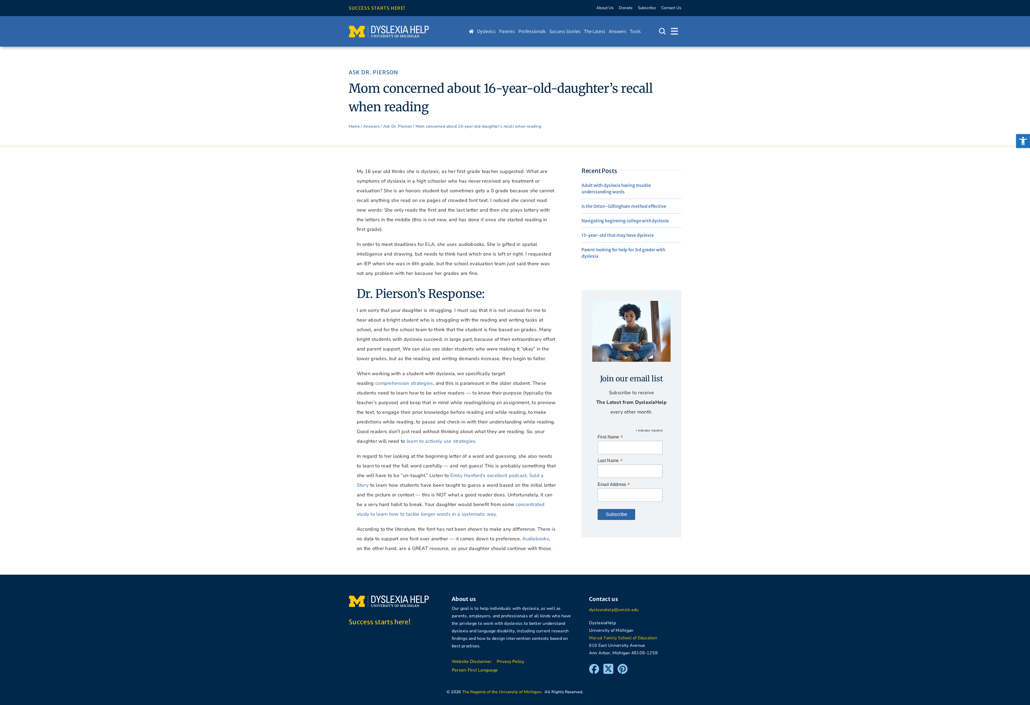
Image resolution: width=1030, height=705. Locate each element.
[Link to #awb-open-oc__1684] (674, 31)
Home (354, 126)
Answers (371, 126)
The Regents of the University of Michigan (501, 692)
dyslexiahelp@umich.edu (614, 610)
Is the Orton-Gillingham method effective (624, 206)
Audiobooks (535, 539)
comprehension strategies (404, 383)
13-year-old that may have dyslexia (618, 235)
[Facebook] (594, 666)
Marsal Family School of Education (623, 638)
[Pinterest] (622, 666)
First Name (610, 437)
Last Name (610, 460)
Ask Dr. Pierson (373, 72)
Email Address (614, 484)
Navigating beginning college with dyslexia (625, 220)
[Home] (471, 31)
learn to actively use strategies (441, 441)
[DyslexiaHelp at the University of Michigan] (389, 27)
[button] (1023, 141)
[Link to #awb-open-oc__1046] (662, 31)
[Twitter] (608, 666)
